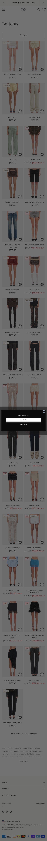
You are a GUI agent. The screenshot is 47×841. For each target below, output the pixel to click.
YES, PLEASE (23, 419)
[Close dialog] (44, 411)
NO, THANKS (23, 424)
